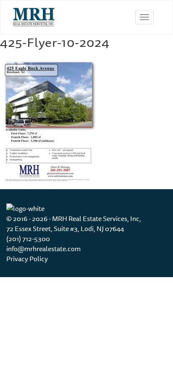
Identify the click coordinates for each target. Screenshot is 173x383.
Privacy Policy (27, 258)
